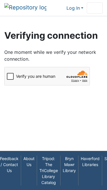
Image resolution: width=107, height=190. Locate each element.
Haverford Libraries (90, 161)
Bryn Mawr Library (69, 164)
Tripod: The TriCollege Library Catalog (48, 170)
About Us (29, 161)
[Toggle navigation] (95, 8)
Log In (73, 8)
